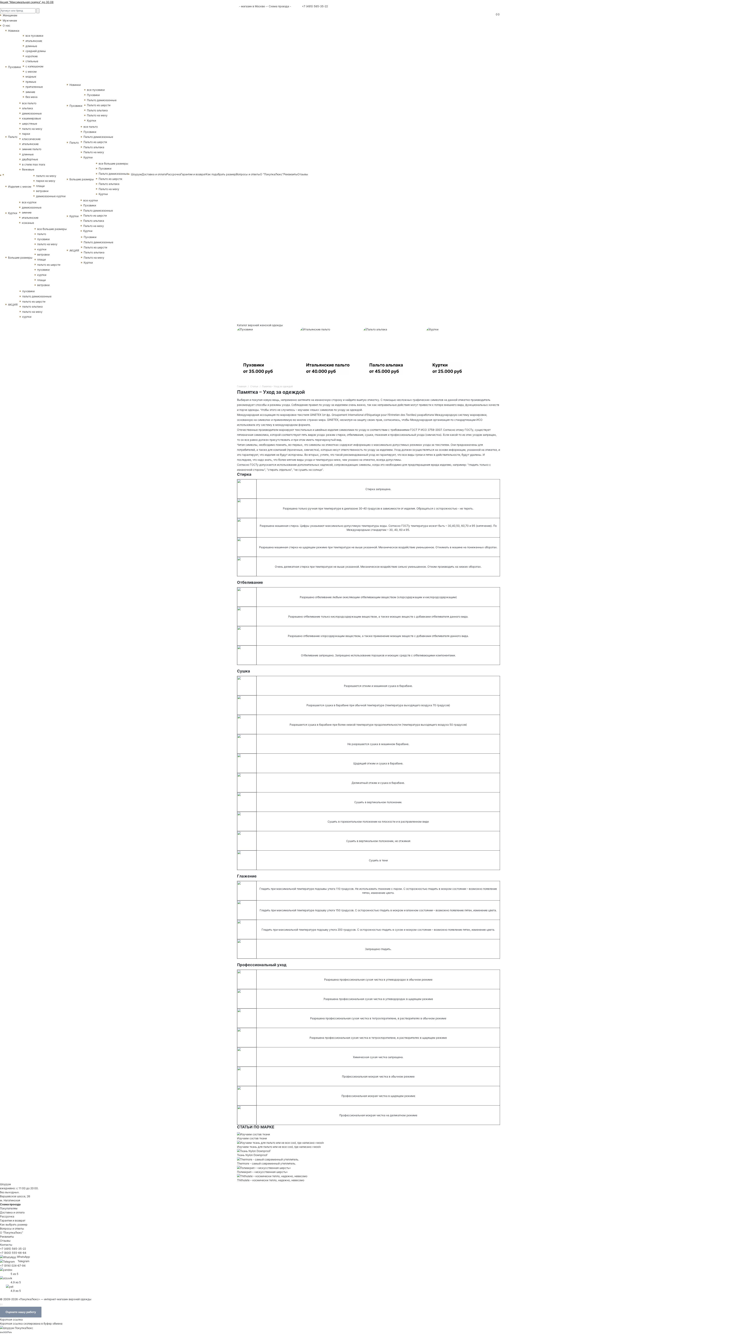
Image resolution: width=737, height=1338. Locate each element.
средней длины (36, 51)
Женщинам (10, 15)
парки (26, 133)
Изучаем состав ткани (252, 1138)
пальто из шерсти (48, 264)
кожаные (28, 222)
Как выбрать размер (13, 1224)
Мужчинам (10, 20)
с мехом (31, 71)
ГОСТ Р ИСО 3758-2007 (426, 429)
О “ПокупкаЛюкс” (11, 1232)
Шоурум (136, 174)
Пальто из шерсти (98, 105)
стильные (32, 61)
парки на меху (45, 180)
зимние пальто (31, 149)
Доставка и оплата (154, 174)
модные (31, 76)
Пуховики (14, 67)
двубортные (30, 159)
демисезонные (32, 113)
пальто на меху (32, 128)
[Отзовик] (6, 1277)
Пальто (12, 136)
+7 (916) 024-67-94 (13, 1265)
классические (31, 139)
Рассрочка (173, 174)
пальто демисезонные (36, 296)
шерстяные (29, 123)
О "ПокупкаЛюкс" (271, 174)
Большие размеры (20, 257)
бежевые (28, 169)
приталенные (34, 86)
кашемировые (31, 118)
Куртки (12, 213)
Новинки (13, 30)
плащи (40, 186)
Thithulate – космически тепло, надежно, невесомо (270, 1180)
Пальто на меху (97, 115)
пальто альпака (32, 306)
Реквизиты (290, 174)
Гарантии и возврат (193, 174)
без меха (31, 96)
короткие (32, 56)
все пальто (29, 103)
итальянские (34, 40)
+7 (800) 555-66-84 (13, 1252)
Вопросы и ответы (248, 174)
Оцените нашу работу (21, 1312)
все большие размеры (52, 229)
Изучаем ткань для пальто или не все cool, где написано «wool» (279, 1146)
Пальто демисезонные (101, 100)
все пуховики (34, 35)
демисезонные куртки (50, 196)
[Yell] (9, 1286)
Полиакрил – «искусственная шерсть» (262, 1171)
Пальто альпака (97, 110)
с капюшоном (34, 66)
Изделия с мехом (19, 186)
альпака (27, 108)
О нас (6, 25)
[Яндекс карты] (6, 1269)
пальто (41, 234)
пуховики (43, 239)
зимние (30, 91)
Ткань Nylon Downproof (252, 1155)
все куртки (29, 202)
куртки (41, 249)
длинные (31, 46)
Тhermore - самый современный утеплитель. (266, 1163)
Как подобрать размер (221, 174)
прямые (31, 81)
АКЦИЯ (12, 304)
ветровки (42, 191)
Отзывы (302, 174)
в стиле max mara (33, 164)
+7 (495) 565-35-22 (314, 6)
